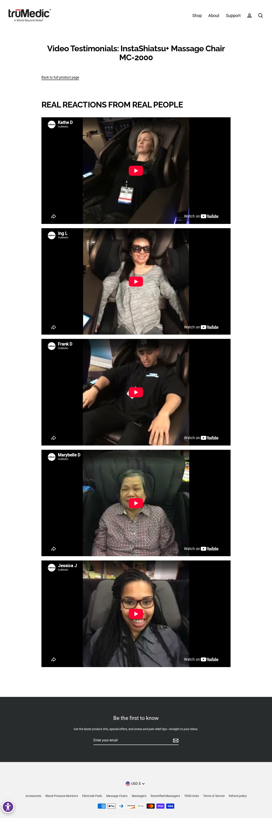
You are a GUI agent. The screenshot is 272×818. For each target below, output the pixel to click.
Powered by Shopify (147, 816)
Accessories (33, 796)
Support (233, 15)
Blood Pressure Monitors (61, 796)
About (214, 15)
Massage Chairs (117, 796)
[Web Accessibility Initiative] (8, 807)
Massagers (139, 796)
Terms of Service (214, 796)
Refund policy (238, 796)
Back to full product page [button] (60, 77)
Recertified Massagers (165, 796)
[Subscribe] (175, 740)
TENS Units (191, 796)
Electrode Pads (92, 796)
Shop (197, 15)
